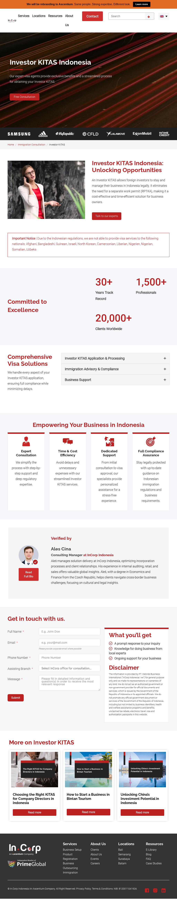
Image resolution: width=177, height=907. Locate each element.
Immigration (70, 872)
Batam (122, 863)
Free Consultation (24, 96)
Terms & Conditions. (102, 888)
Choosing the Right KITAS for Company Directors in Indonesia (34, 798)
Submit (15, 697)
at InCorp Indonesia (98, 555)
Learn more (142, 4)
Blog (148, 854)
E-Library (151, 849)
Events (95, 858)
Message (14, 679)
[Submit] (149, 16)
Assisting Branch (19, 668)
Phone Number (18, 657)
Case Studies (154, 863)
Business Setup (72, 849)
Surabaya (124, 858)
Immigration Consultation (31, 144)
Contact (92, 16)
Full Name (14, 631)
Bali (120, 849)
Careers (95, 863)
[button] (163, 16)
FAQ (148, 858)
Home (11, 144)
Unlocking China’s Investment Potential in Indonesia (140, 798)
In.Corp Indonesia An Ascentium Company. (32, 888)
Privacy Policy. (83, 888)
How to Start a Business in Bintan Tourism (88, 796)
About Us (96, 854)
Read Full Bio (28, 574)
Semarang (124, 854)
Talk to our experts (106, 216)
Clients (95, 849)
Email (11, 642)
